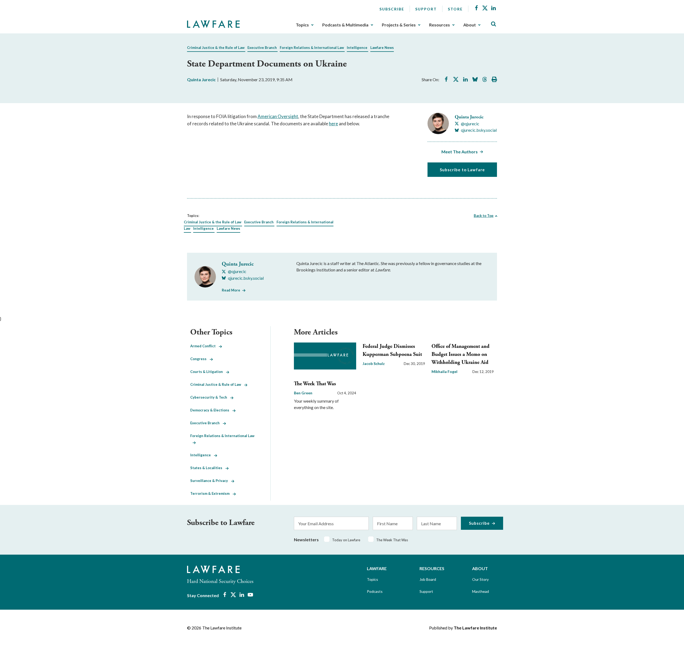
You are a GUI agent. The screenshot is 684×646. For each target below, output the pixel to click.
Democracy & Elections (211, 410)
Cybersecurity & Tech (210, 397)
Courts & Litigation (208, 371)
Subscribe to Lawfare (462, 169)
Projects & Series (399, 24)
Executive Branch (262, 47)
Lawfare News (382, 47)
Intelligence (357, 47)
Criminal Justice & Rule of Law (217, 384)
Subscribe (391, 9)
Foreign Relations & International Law (312, 47)
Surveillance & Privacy (210, 480)
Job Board (427, 579)
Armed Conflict (204, 346)
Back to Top (483, 215)
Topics (302, 24)
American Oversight (278, 116)
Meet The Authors (459, 151)
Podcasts (375, 591)
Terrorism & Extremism (211, 493)
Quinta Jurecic (201, 79)
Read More (231, 290)
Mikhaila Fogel (444, 371)
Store (455, 9)
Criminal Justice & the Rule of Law (215, 47)
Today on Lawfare (346, 540)
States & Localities (208, 468)
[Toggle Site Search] (493, 24)
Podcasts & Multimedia (345, 24)
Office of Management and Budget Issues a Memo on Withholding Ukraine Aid (460, 354)
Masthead (480, 591)
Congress (200, 359)
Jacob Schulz (374, 363)
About (469, 24)
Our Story (480, 579)
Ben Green (303, 393)
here (333, 123)
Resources (439, 24)
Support (426, 9)
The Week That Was (315, 383)
